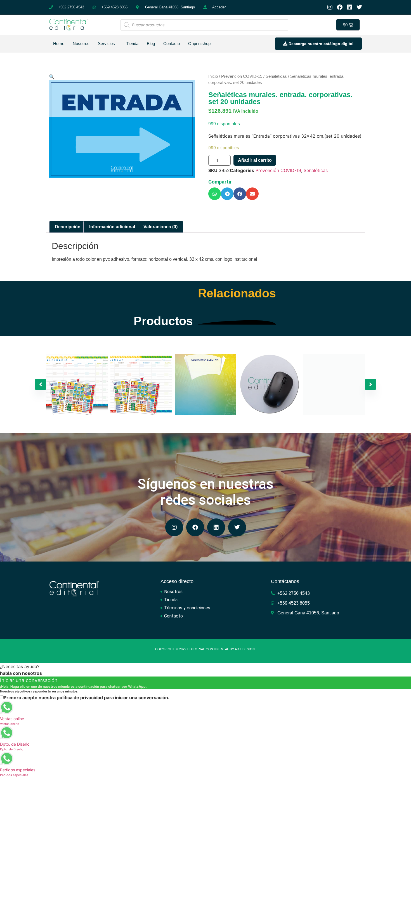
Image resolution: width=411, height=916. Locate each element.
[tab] (67, 227)
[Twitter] (359, 7)
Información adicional (112, 226)
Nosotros (81, 43)
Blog (151, 43)
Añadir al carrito (255, 160)
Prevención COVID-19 (241, 76)
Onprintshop (199, 43)
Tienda (132, 43)
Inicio (213, 76)
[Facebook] (339, 7)
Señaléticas (276, 76)
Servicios (106, 43)
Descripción (68, 226)
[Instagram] (330, 7)
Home (58, 43)
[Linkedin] (349, 7)
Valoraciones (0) (160, 226)
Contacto (171, 43)
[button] (214, 193)
